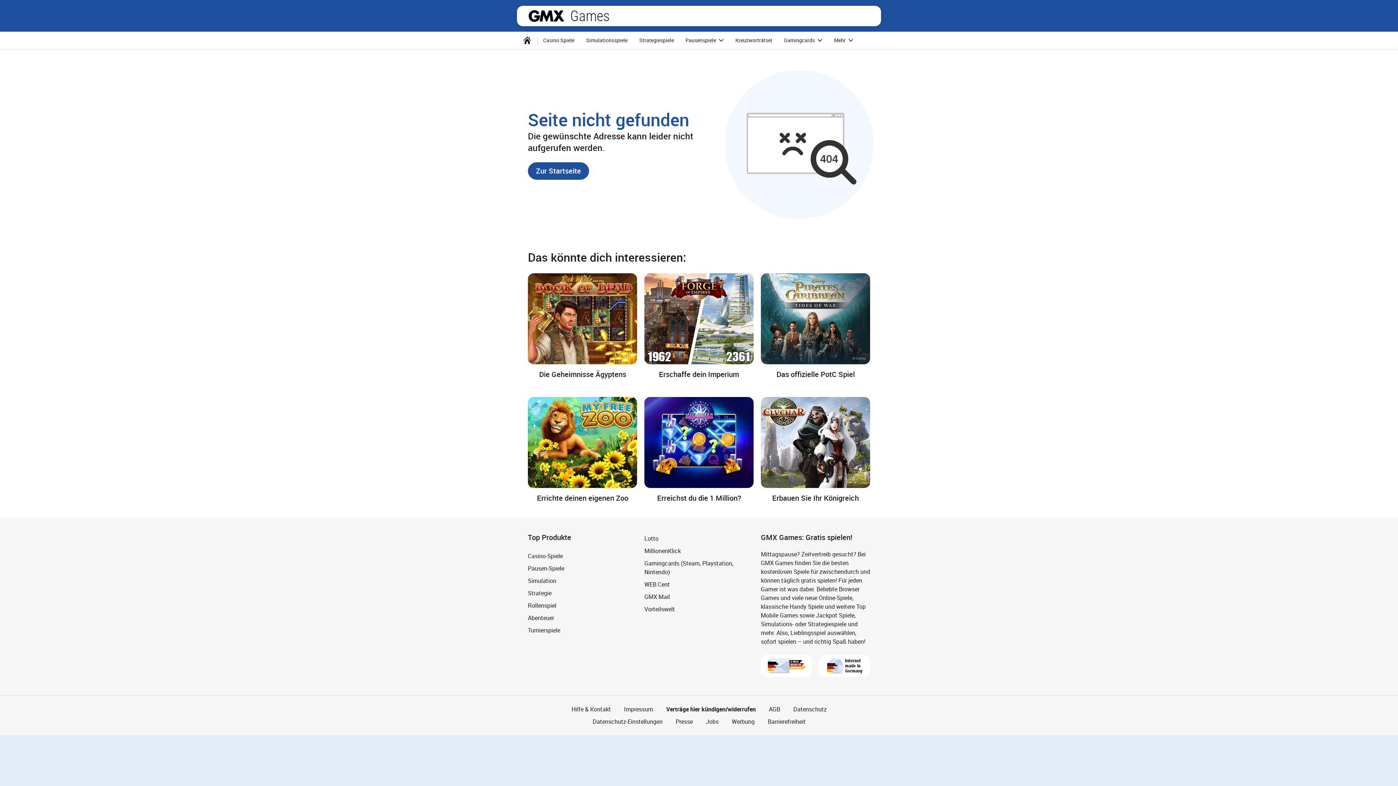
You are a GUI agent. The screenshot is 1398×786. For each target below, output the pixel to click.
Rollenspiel (542, 656)
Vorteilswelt (659, 660)
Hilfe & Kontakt (591, 760)
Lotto (651, 589)
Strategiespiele (656, 40)
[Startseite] (527, 40)
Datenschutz (810, 760)
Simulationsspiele (607, 40)
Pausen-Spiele (546, 619)
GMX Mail (657, 648)
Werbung (743, 773)
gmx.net (546, 16)
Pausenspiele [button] (701, 40)
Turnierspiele (544, 681)
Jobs (712, 773)
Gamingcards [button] (800, 40)
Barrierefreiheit (787, 773)
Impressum (638, 760)
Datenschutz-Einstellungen (628, 773)
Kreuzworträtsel (753, 40)
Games (590, 16)
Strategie (540, 644)
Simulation (542, 632)
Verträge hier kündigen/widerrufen (711, 760)
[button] (558, 171)
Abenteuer (541, 669)
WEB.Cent (657, 635)
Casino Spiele (558, 40)
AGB (774, 760)
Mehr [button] (840, 40)
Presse (684, 773)
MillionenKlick (662, 602)
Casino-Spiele (545, 607)
